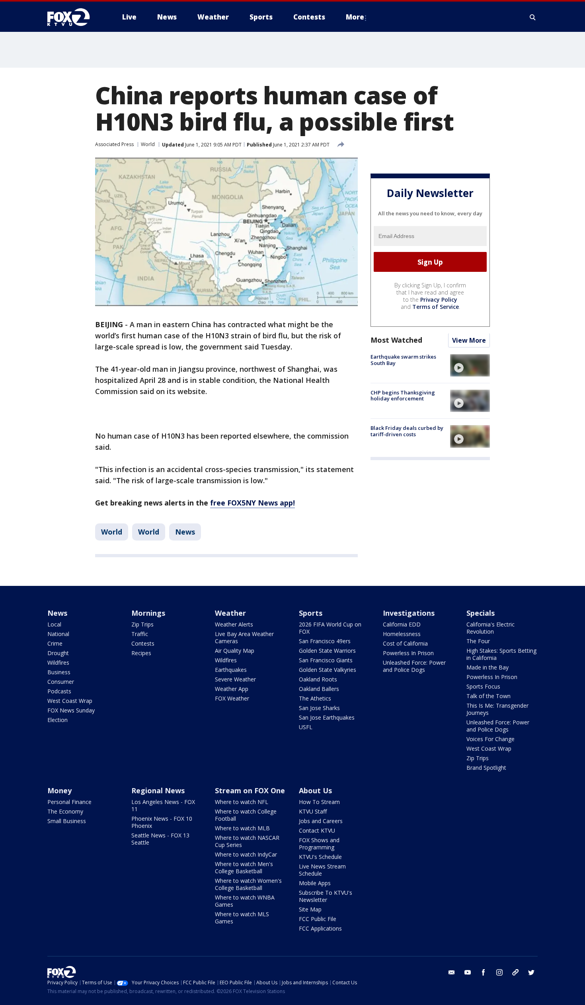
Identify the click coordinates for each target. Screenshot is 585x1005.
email (451, 972)
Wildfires (58, 662)
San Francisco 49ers (325, 641)
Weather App (231, 689)
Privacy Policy (438, 300)
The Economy (65, 811)
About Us (315, 790)
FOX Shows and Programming (319, 843)
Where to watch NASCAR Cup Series (247, 841)
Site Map (310, 909)
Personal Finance (69, 802)
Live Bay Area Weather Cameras (244, 637)
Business (58, 672)
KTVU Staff (313, 811)
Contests (142, 643)
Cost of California (405, 643)
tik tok (515, 972)
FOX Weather (232, 698)
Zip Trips (142, 624)
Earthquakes (231, 669)
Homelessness (402, 634)
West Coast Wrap (69, 700)
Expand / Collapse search (533, 17)
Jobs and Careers (321, 821)
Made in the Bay (487, 667)
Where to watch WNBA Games (245, 901)
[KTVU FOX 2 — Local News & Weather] (73, 17)
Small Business (66, 821)
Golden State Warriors (327, 650)
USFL (305, 727)
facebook (483, 972)
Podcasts (59, 691)
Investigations (409, 613)
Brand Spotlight (486, 767)
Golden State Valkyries (327, 669)
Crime (54, 643)
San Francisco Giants (326, 660)
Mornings (148, 613)
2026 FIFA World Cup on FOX (330, 628)
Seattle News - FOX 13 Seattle (160, 838)
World (148, 144)
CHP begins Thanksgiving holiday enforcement (402, 395)
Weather (230, 613)
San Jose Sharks (319, 708)
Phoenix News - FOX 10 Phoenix (161, 822)
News (185, 532)
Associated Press (114, 144)
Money (59, 790)
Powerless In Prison (408, 653)
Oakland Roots (318, 679)
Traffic (139, 634)
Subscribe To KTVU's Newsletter (325, 896)
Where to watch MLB (242, 828)
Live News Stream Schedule (322, 870)
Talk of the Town (488, 696)
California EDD (402, 624)
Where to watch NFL (241, 802)
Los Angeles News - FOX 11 (163, 805)
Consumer (60, 681)
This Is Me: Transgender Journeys (497, 709)
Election (57, 720)
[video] (470, 365)
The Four (478, 641)
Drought (58, 653)
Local (54, 624)
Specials (480, 613)
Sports (310, 613)
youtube (467, 972)
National (58, 634)
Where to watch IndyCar (246, 854)
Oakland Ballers (319, 689)
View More (469, 340)
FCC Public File (317, 919)
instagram (499, 972)
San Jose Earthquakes (327, 717)
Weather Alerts (234, 624)
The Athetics (315, 698)
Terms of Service (435, 307)
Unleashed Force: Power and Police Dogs (414, 666)
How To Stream (319, 802)
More (355, 16)
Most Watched (396, 340)
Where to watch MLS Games (242, 917)
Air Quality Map (234, 650)
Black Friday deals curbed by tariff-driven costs (406, 431)
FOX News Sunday (71, 710)
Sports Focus (483, 686)
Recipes (141, 653)
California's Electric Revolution (490, 628)
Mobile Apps (315, 883)
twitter (531, 972)
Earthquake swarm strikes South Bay (403, 360)
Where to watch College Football (246, 815)
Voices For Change (490, 739)
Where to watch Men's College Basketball (244, 867)
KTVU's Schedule (320, 857)
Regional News (158, 790)
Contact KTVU (317, 830)
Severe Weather (235, 679)
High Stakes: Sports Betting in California (501, 654)
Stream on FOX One (250, 790)
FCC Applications (320, 928)
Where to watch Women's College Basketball (248, 884)
